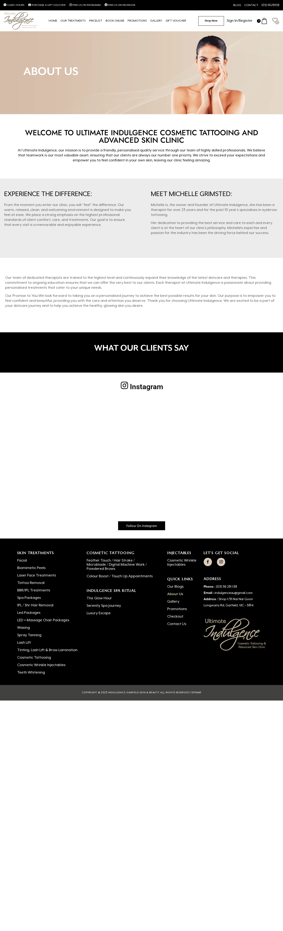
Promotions (177, 609)
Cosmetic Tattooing (34, 658)
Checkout (175, 616)
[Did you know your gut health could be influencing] (91, 499)
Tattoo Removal (31, 583)
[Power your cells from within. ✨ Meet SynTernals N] (242, 441)
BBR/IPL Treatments (33, 590)
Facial (22, 560)
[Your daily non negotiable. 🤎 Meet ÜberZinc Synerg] (41, 411)
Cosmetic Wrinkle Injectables (41, 665)
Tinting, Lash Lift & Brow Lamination (47, 650)
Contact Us (176, 624)
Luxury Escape (99, 613)
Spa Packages (29, 598)
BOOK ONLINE (115, 20)
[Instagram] (221, 562)
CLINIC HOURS (15, 5)
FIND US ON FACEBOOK (121, 5)
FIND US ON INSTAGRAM (86, 5)
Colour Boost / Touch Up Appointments (120, 576)
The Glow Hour (99, 598)
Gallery (173, 602)
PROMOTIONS (137, 20)
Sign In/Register (240, 21)
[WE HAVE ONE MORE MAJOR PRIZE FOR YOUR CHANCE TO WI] (91, 470)
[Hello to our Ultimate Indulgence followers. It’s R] (192, 499)
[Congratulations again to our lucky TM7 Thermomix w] (192, 411)
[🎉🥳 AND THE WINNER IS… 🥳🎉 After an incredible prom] (91, 441)
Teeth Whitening (31, 672)
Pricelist (95, 20)
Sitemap (196, 692)
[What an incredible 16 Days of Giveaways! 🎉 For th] (192, 470)
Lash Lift (24, 643)
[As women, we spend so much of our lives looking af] (242, 411)
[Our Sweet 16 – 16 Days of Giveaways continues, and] (141, 499)
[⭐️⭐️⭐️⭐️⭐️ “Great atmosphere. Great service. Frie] (141, 411)
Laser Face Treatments (36, 575)
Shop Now (211, 20)
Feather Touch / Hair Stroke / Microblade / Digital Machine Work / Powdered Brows (117, 564)
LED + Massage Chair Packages (43, 620)
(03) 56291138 (270, 5)
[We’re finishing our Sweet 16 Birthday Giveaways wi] (41, 499)
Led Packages (28, 613)
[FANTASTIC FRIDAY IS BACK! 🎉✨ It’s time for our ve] (141, 470)
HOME (53, 20)
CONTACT (251, 5)
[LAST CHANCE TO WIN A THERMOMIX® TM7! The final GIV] (192, 441)
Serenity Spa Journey (104, 606)
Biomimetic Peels (31, 568)
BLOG (237, 5)
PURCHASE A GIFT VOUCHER (48, 5)
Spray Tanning (29, 635)
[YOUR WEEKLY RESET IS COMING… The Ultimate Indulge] (41, 441)
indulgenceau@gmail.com (234, 593)
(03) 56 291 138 (226, 587)
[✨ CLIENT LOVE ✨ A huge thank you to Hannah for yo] (242, 470)
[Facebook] (208, 562)
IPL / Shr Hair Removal (35, 605)
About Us (175, 594)
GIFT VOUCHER (176, 20)
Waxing (23, 628)
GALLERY (156, 20)
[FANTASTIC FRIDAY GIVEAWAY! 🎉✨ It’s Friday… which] (141, 441)
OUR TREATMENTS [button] (73, 20)
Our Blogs (175, 587)
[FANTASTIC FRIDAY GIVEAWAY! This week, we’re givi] (91, 411)
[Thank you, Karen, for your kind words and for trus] (41, 470)
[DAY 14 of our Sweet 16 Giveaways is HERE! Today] (242, 499)
